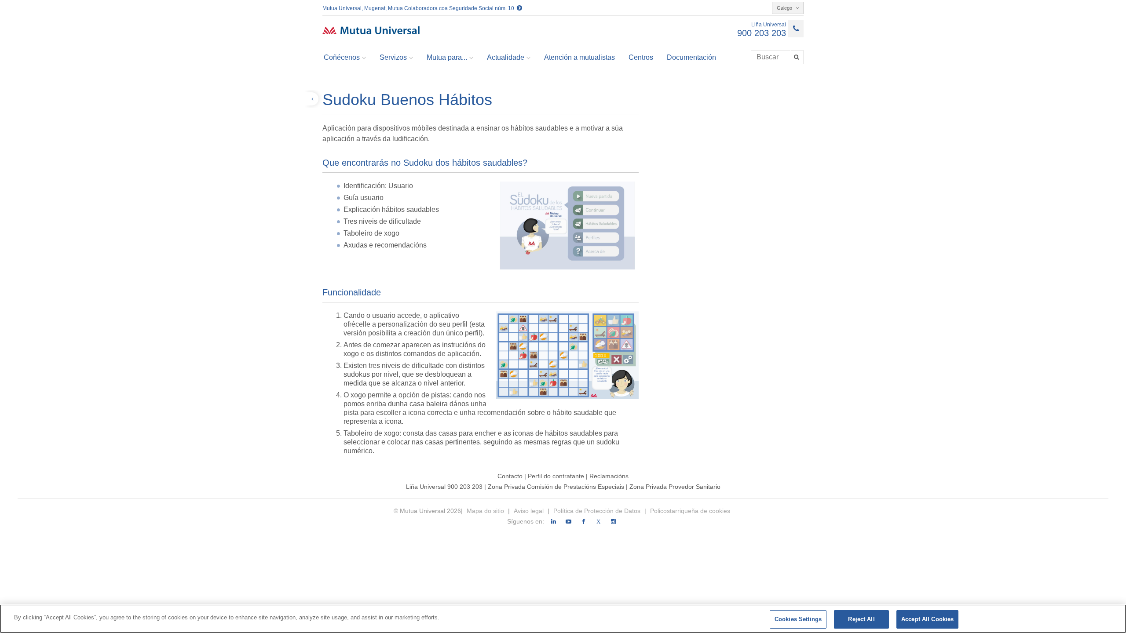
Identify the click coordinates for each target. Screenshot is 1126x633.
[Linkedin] (553, 522)
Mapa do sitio (486, 510)
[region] (563, 618)
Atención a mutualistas (579, 57)
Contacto (510, 476)
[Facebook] (583, 522)
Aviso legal (529, 510)
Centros (641, 57)
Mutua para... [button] (447, 57)
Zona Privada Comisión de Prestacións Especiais (557, 486)
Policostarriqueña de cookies (690, 510)
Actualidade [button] (505, 57)
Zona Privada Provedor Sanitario (674, 486)
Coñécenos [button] (342, 57)
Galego (785, 8)
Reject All (861, 619)
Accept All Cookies (927, 619)
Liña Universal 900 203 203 (444, 486)
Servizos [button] (393, 57)
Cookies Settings (798, 619)
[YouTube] (568, 522)
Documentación (691, 57)
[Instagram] (613, 522)
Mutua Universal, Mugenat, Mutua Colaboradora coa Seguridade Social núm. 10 (419, 8)
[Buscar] (797, 57)
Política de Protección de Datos (596, 510)
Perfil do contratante (557, 476)
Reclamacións (609, 476)
